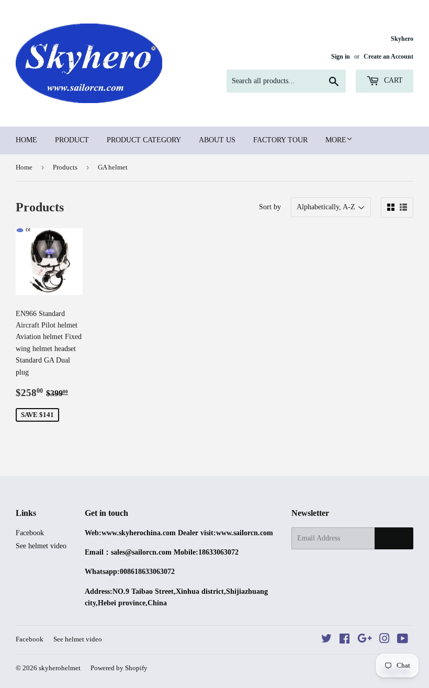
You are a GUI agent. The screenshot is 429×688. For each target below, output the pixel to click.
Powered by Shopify (119, 668)
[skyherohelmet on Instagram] (384, 640)
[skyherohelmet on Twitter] (326, 640)
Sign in (340, 56)
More (335, 140)
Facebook (30, 533)
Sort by (270, 207)
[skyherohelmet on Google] (364, 640)
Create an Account (388, 56)
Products (65, 167)
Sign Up (394, 538)
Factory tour (280, 140)
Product (72, 140)
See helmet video (41, 546)
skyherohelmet (60, 668)
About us (217, 140)
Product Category (144, 140)
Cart (392, 80)
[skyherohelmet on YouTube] (402, 640)
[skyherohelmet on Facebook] (344, 640)
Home (26, 140)
